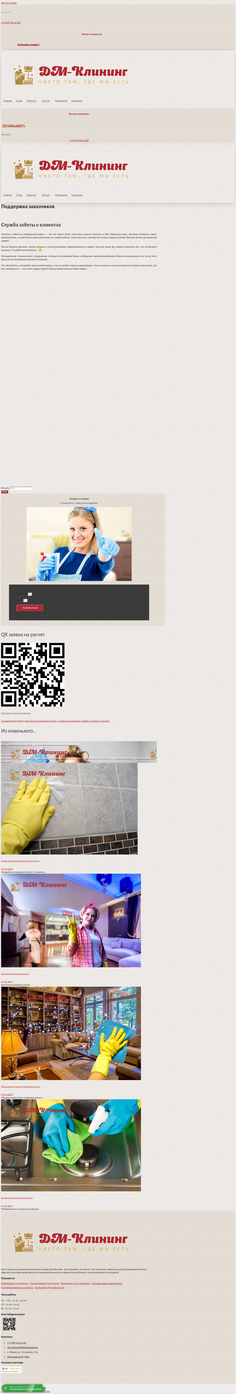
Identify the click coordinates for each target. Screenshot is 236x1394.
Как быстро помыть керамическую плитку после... (20, 861)
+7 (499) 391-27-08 (10, 22)
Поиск (4, 492)
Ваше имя (22, 593)
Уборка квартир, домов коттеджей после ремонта (20, 1087)
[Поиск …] (2, 104)
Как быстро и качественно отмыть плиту (17, 1198)
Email (20, 600)
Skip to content (9, 2)
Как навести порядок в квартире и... (15, 974)
